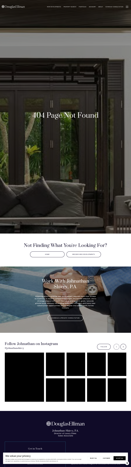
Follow (104, 347)
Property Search (70, 7)
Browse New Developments (84, 254)
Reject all (93, 458)
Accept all (119, 458)
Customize (106, 458)
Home (47, 254)
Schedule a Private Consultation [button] (65, 318)
